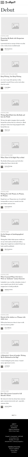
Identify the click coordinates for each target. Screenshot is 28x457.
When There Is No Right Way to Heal (12, 157)
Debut (16, 74)
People (2, 155)
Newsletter (14, 452)
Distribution (14, 427)
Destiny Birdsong (8, 166)
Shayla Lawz (7, 130)
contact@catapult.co (18, 441)
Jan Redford (7, 366)
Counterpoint (13, 436)
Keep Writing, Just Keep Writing (11, 76)
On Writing (3, 74)
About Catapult (14, 426)
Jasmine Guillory (8, 406)
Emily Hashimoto (8, 206)
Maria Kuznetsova (8, 48)
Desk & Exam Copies (14, 431)
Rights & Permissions (14, 429)
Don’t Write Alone (10, 74)
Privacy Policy (14, 450)
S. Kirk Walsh (7, 87)
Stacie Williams (8, 327)
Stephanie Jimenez (9, 289)
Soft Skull (20, 436)
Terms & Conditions (14, 448)
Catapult (7, 436)
